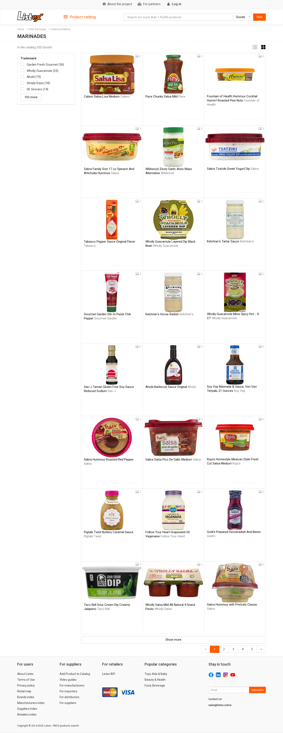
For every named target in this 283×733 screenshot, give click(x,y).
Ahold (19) (34, 77)
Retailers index (26, 714)
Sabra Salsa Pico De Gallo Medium (173, 459)
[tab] (79, 16)
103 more (30, 97)
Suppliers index (27, 708)
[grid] (263, 47)
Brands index (25, 697)
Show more (173, 639)
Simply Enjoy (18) (38, 83)
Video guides (68, 679)
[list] (255, 47)
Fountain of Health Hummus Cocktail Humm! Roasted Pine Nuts (233, 100)
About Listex (25, 674)
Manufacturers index (31, 703)
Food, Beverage (37, 29)
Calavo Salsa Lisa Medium (107, 96)
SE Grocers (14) (37, 89)
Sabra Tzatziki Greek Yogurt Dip (233, 169)
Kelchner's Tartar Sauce (230, 241)
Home (20, 29)
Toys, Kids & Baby (156, 674)
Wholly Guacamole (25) (42, 71)
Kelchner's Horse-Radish (169, 314)
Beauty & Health (155, 679)
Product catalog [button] (82, 17)
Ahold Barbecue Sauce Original (170, 387)
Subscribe (257, 689)
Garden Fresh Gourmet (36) (45, 64)
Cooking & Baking (60, 29)
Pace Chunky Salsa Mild (165, 96)
